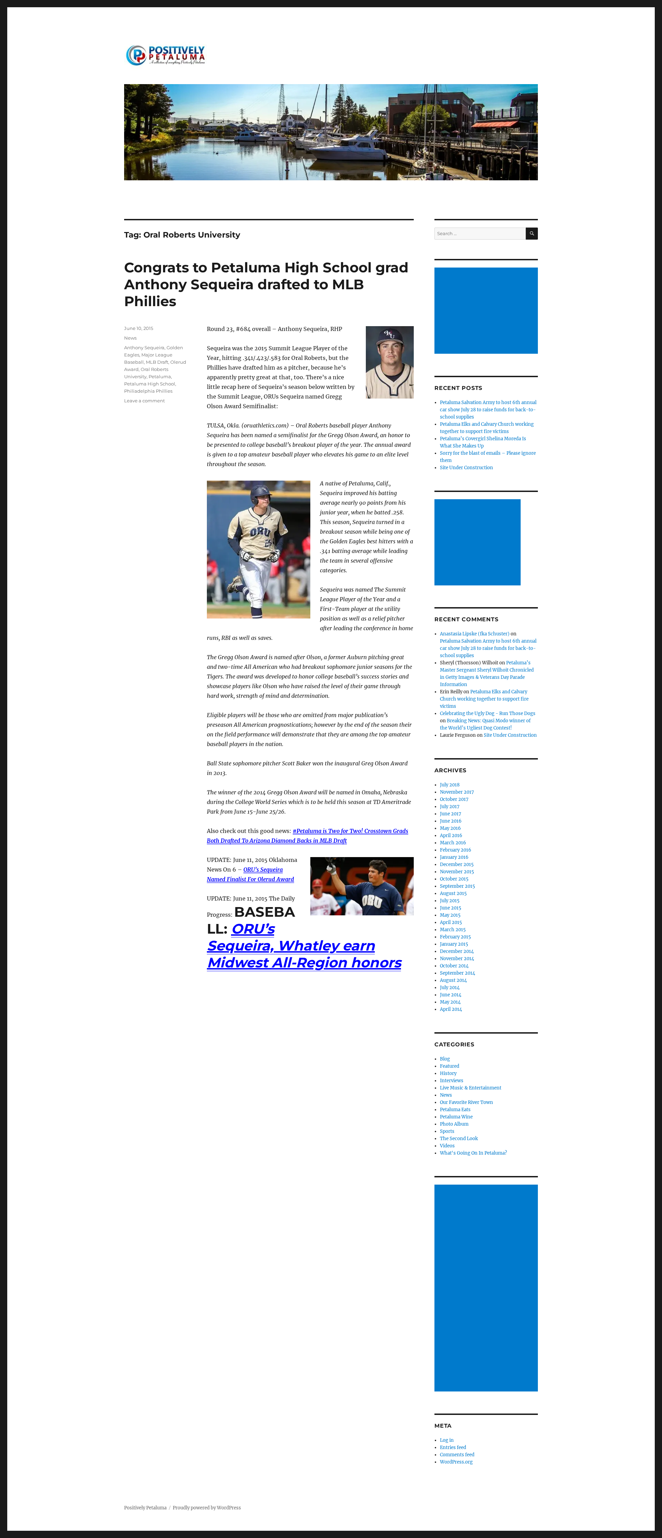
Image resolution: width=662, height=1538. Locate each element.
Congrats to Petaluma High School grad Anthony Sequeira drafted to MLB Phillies (266, 284)
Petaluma (160, 376)
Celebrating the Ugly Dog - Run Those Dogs (487, 713)
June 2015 (450, 908)
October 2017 (454, 799)
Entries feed (453, 1447)
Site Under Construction (466, 468)
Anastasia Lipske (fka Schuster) (475, 634)
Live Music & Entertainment (470, 1088)
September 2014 (457, 973)
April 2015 (451, 922)
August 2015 (453, 893)
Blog (445, 1059)
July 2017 (450, 807)
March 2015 (453, 930)
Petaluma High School (149, 383)
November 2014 (457, 959)
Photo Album (454, 1124)
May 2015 (450, 915)
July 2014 (450, 988)
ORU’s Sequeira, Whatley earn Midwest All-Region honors (304, 945)
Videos (447, 1146)
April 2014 (451, 1009)
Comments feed (457, 1455)
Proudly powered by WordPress (207, 1508)
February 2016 (455, 850)
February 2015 (455, 937)
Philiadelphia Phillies (148, 391)
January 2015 (454, 944)
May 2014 (450, 1002)
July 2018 (450, 785)
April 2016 (451, 835)
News (130, 338)
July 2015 (450, 901)
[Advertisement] (487, 311)
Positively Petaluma (145, 1508)
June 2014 (450, 995)
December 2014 (457, 951)
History (448, 1073)
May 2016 (450, 828)
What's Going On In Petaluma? (473, 1153)
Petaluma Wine (456, 1117)
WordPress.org (456, 1462)
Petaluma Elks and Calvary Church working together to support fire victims (484, 699)
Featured (449, 1066)
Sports (447, 1131)
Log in (447, 1440)
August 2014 (453, 980)
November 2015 (457, 872)
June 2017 (450, 814)
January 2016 (454, 857)
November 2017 (457, 792)
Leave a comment (144, 400)
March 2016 (453, 843)
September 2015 (457, 886)
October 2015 (454, 879)
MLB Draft (157, 362)
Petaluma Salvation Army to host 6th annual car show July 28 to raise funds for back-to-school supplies (488, 410)
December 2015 (457, 864)
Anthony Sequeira (144, 347)
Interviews (451, 1081)
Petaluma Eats (455, 1110)
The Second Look (459, 1139)
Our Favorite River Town (466, 1102)
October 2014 (454, 966)
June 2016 (451, 821)
